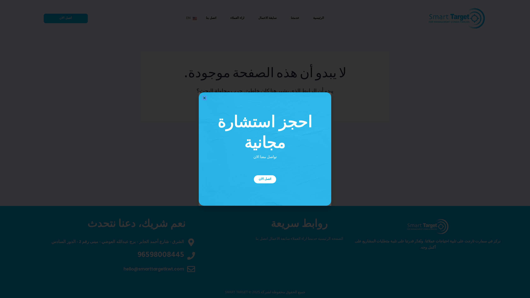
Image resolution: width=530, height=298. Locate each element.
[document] (265, 149)
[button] (204, 98)
